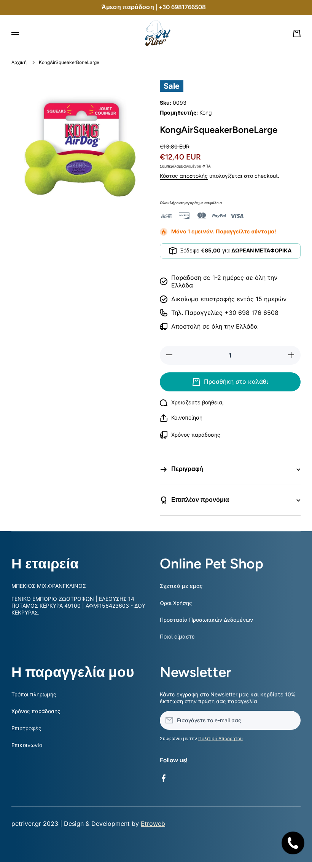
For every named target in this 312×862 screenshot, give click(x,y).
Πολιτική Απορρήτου (220, 738)
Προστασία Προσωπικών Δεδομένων (206, 619)
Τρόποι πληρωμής (33, 694)
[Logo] (156, 33)
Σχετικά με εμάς (181, 586)
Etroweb (153, 823)
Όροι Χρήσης (176, 603)
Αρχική (19, 62)
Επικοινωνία (27, 745)
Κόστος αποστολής (184, 175)
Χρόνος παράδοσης (35, 711)
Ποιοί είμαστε (177, 636)
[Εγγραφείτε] (291, 720)
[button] (181, 418)
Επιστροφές (26, 728)
